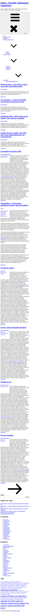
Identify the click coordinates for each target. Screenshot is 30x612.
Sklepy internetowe (5, 330)
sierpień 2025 (6, 533)
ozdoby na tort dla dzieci (6, 417)
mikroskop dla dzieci (9, 590)
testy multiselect (3, 599)
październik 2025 (7, 531)
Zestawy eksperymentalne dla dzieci (13, 327)
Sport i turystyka (7, 37)
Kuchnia (5, 556)
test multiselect (20, 597)
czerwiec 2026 (6, 521)
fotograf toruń (17, 586)
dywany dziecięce (18, 584)
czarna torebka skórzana (4, 584)
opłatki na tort (20, 590)
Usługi (2, 208)
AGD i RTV (6, 544)
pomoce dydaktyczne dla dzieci (13, 596)
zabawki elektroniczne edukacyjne (16, 362)
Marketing (5, 80)
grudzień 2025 (6, 528)
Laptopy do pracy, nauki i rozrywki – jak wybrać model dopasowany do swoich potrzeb (14, 135)
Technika (5, 38)
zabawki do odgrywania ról (12, 601)
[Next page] (14, 493)
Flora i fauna (6, 551)
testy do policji (25, 597)
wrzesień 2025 (6, 532)
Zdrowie (5, 574)
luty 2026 (5, 526)
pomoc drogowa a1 (25, 591)
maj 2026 (5, 522)
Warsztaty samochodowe (8, 573)
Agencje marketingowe (6, 154)
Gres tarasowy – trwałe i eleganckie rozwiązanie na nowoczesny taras (13, 101)
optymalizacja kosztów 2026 (7, 177)
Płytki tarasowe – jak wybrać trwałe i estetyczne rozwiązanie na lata (14, 85)
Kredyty (5, 555)
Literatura (8, 66)
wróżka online (22, 285)
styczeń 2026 (6, 527)
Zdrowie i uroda (6, 575)
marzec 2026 (6, 524)
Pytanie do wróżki (7, 268)
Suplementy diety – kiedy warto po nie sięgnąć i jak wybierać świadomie (14, 117)
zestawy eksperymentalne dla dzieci (13, 606)
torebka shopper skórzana (19, 599)
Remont (5, 565)
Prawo (7, 51)
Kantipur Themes (16, 610)
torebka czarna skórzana (10, 599)
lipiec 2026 (5, 519)
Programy (5, 562)
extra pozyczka (22, 585)
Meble (4, 559)
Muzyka (8, 69)
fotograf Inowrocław (11, 586)
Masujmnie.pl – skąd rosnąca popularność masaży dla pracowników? (15, 204)
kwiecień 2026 (6, 523)
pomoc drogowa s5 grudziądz (5, 594)
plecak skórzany (18, 591)
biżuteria (2, 581)
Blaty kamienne (6, 581)
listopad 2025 (6, 530)
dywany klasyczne (25, 470)
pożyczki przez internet (13, 597)
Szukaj (2, 495)
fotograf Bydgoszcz (4, 586)
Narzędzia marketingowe (11, 81)
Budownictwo (6, 547)
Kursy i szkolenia (7, 557)
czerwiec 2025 (6, 536)
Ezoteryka (3, 270)
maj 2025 (5, 537)
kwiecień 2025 (6, 539)
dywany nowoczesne (4, 585)
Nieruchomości (6, 561)
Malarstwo (8, 68)
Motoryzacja (6, 560)
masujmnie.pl (3, 238)
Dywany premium (7, 435)
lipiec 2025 (5, 535)
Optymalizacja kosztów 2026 (11, 151)
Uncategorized (4, 89)
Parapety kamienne (12, 591)
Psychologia (6, 564)
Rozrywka (5, 566)
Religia (7, 53)
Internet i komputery (7, 553)
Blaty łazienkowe (18, 581)
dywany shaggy (16, 585)
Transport (5, 569)
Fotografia (5, 552)
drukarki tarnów (11, 584)
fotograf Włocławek (23, 586)
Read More (3, 96)
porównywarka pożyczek (5, 597)
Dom (4, 35)
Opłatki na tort (6, 382)
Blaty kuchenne (12, 581)
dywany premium (11, 585)
